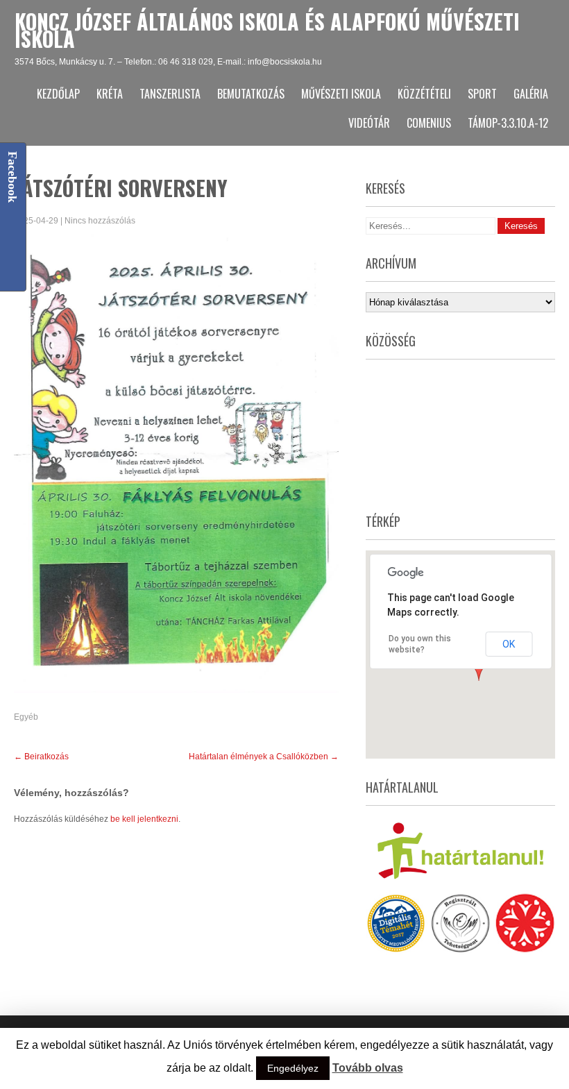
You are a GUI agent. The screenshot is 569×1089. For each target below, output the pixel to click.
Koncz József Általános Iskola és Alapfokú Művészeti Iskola (267, 30)
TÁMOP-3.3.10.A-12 (508, 123)
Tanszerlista (170, 93)
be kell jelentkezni (144, 819)
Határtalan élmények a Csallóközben (264, 756)
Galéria (530, 93)
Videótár (369, 123)
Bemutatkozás (250, 93)
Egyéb (26, 717)
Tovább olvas (367, 1068)
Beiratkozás (41, 756)
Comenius (429, 123)
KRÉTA (109, 93)
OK (508, 644)
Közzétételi (424, 93)
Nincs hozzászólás (100, 221)
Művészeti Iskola (341, 93)
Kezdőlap (58, 93)
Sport (482, 93)
